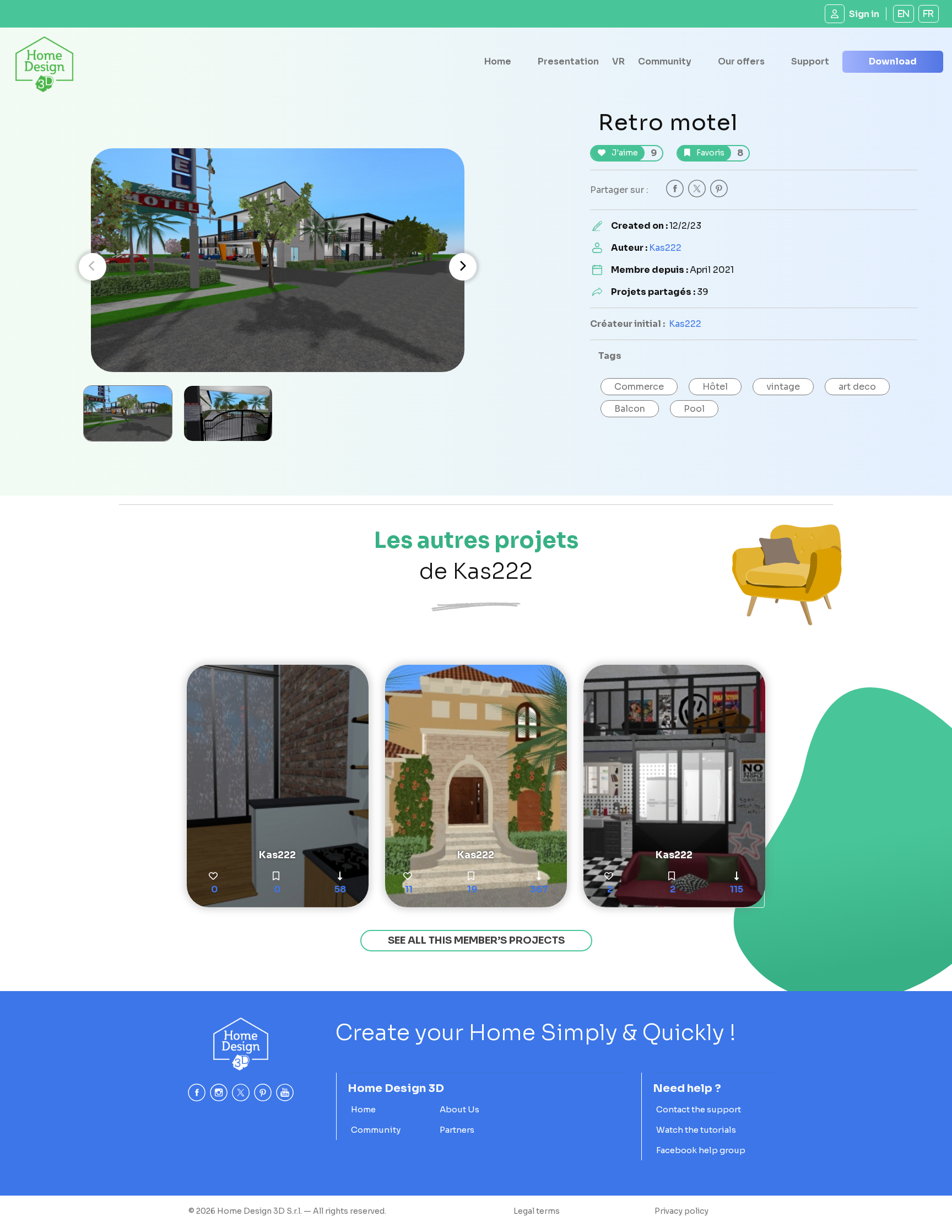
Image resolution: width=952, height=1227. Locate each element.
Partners (457, 1129)
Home (497, 61)
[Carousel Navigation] (278, 267)
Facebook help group (700, 1150)
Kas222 (665, 248)
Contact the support (698, 1109)
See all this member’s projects (476, 940)
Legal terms (536, 1211)
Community (664, 61)
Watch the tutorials (696, 1129)
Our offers (741, 61)
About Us (459, 1109)
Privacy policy (681, 1211)
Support (810, 61)
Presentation (568, 61)
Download (893, 61)
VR (618, 61)
